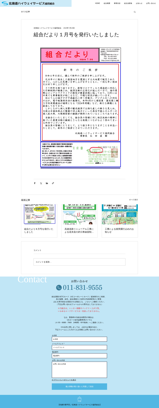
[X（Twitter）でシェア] (41, 183)
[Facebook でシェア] (35, 183)
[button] (135, 12)
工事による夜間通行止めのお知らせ (119, 230)
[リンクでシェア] (53, 183)
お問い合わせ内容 (58, 360)
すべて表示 (133, 200)
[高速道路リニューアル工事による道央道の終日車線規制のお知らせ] (80, 214)
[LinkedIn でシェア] (47, 183)
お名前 (54, 335)
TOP (79, 401)
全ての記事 (25, 12)
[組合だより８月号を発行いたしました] (39, 214)
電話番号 (55, 352)
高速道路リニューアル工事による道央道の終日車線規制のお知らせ (79, 230)
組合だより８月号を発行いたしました (38, 230)
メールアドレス (57, 343)
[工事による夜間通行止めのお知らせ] (120, 214)
